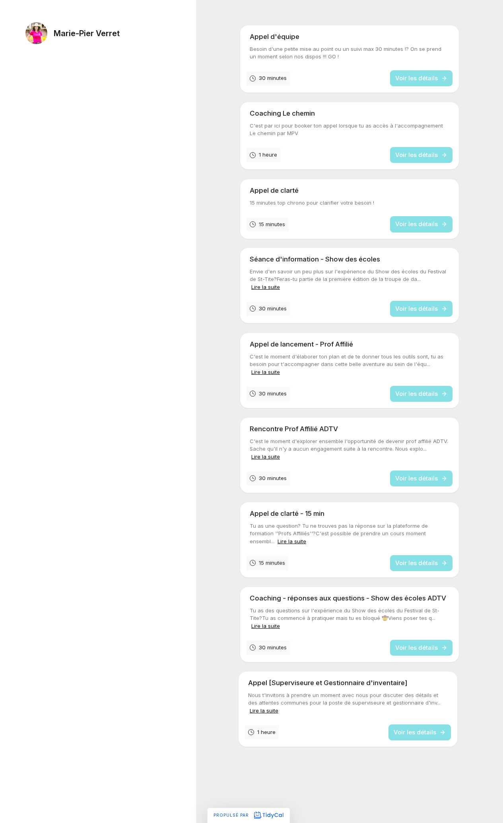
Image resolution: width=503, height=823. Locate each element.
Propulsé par (232, 815)
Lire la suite (265, 287)
